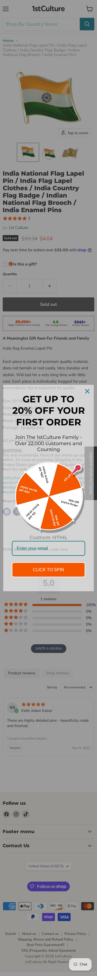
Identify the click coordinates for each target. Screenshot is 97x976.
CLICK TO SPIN (48, 569)
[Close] (87, 391)
